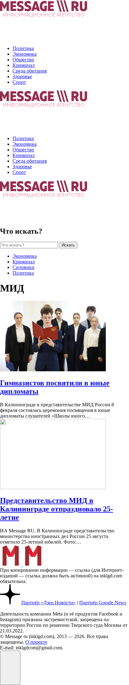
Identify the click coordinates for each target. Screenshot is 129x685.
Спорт (19, 82)
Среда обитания (30, 71)
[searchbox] (29, 245)
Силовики (23, 267)
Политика (23, 48)
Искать (68, 245)
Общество (23, 59)
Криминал (24, 65)
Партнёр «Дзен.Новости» (48, 602)
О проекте (36, 642)
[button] (10, 668)
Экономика (25, 54)
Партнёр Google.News (102, 602)
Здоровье (22, 76)
